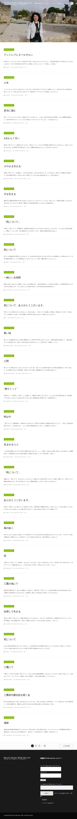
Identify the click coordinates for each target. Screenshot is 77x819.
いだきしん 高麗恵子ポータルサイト (60, 3)
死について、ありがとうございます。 (24, 305)
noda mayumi (8, 150)
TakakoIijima (8, 735)
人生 (6, 82)
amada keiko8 (8, 234)
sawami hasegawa (10, 373)
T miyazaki (7, 401)
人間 (6, 361)
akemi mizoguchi (9, 345)
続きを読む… (70, 67)
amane (7, 262)
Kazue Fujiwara (9, 178)
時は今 (7, 416)
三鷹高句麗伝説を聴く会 (17, 695)
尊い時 (7, 333)
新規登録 (44, 799)
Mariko (7, 651)
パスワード (43, 772)
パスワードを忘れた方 (48, 803)
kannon (7, 429)
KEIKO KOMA (8, 596)
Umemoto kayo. (9, 456)
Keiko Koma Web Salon (15, 815)
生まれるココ (11, 444)
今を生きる (10, 194)
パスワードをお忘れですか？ (62, 793)
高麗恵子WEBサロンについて (41, 3)
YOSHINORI (7, 122)
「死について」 (12, 221)
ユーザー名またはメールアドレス (50, 765)
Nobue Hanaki (8, 484)
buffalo (7, 67)
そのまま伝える (12, 166)
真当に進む (10, 110)
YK (6, 317)
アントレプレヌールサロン (18, 54)
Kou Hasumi (8, 540)
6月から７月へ (12, 138)
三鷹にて (8, 667)
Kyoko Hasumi (8, 679)
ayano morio (8, 568)
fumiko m (7, 512)
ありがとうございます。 (17, 500)
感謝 (6, 722)
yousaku (7, 95)
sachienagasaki (9, 707)
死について (10, 249)
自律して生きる (12, 611)
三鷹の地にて (11, 583)
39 (44, 746)
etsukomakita (9, 289)
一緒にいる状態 (12, 277)
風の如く (8, 528)
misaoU (7, 206)
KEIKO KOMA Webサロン (9, 49)
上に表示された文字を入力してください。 (51, 784)
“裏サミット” (11, 388)
